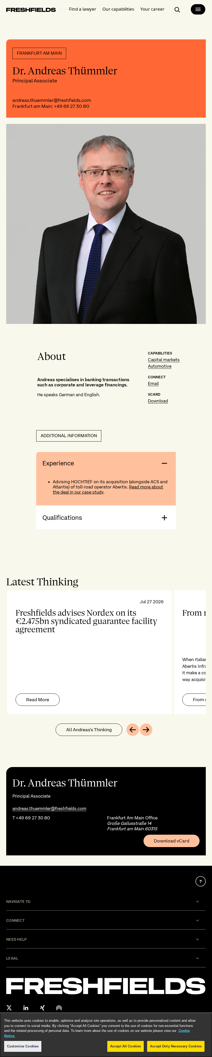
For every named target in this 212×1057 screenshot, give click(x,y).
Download (158, 400)
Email (153, 383)
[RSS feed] (59, 1008)
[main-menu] (198, 9)
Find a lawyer (82, 9)
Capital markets (164, 359)
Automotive (159, 366)
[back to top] (200, 881)
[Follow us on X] (9, 1008)
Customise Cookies (23, 1046)
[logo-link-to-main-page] (31, 10)
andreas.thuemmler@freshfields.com (51, 100)
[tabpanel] (106, 652)
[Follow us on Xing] (42, 1008)
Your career (152, 9)
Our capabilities (118, 9)
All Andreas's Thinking (89, 729)
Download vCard (171, 841)
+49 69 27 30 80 (71, 106)
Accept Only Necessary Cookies (176, 1046)
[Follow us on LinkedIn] (26, 1008)
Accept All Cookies (125, 1046)
